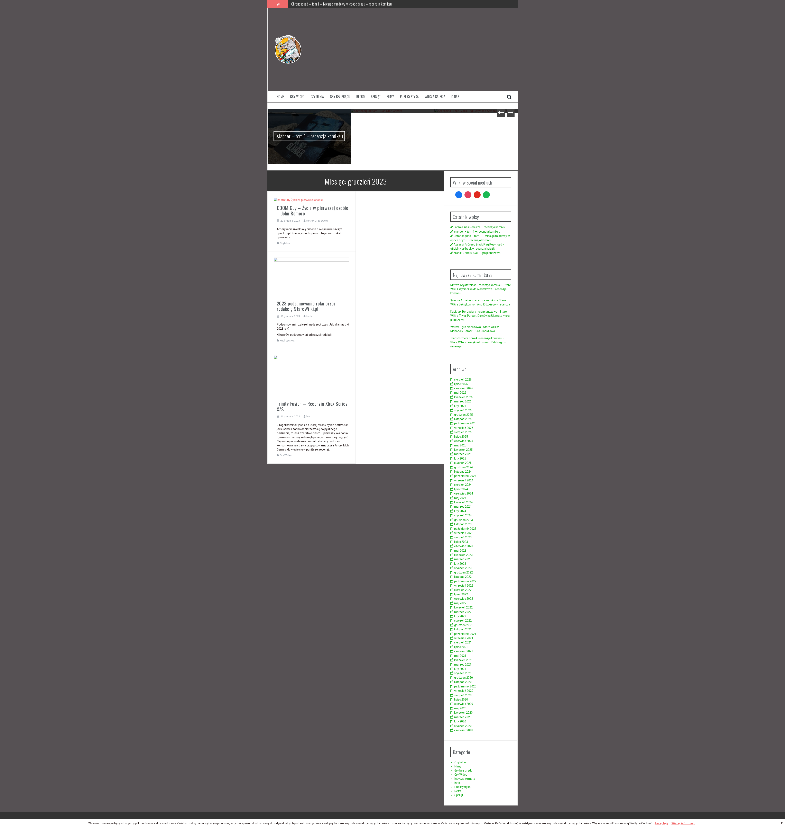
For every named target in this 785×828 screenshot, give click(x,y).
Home (280, 96)
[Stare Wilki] (288, 49)
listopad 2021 (463, 629)
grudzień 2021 (463, 625)
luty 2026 (460, 406)
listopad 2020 (463, 682)
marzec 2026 (462, 401)
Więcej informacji (683, 823)
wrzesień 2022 (463, 585)
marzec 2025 (462, 454)
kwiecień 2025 (463, 449)
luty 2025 (460, 458)
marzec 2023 (462, 559)
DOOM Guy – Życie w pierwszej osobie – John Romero (312, 210)
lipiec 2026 (461, 384)
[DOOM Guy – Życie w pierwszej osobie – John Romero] (298, 199)
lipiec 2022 (461, 594)
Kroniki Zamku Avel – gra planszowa (476, 118)
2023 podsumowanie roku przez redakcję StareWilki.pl (306, 306)
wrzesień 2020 (463, 690)
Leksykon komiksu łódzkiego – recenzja (484, 304)
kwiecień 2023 (463, 555)
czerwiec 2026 (463, 388)
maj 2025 (460, 445)
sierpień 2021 (463, 642)
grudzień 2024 (463, 467)
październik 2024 (465, 476)
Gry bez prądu (340, 96)
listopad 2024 (463, 471)
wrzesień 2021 (463, 638)
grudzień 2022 (463, 572)
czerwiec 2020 (463, 703)
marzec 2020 (462, 717)
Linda (309, 316)
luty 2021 (460, 668)
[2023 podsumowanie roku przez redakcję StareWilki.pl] (312, 277)
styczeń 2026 (463, 410)
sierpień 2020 (463, 695)
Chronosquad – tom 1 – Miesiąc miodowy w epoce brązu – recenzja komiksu (309, 124)
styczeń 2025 (463, 462)
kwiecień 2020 (463, 712)
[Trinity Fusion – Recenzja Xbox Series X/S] (312, 376)
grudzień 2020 (463, 677)
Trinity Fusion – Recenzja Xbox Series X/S (312, 406)
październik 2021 (465, 633)
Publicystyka (409, 96)
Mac (308, 416)
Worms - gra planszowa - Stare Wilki (473, 327)
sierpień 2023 (463, 537)
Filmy (390, 96)
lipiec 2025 (461, 436)
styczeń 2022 (463, 620)
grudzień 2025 (463, 414)
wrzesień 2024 (463, 480)
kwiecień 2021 (463, 660)
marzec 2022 (462, 612)
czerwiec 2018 (463, 730)
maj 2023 (460, 550)
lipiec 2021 (461, 647)
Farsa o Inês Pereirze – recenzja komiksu (480, 227)
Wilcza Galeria (435, 96)
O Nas (455, 96)
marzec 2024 (462, 506)
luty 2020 (460, 721)
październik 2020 (465, 686)
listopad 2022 (463, 576)
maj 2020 (460, 708)
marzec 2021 (462, 664)
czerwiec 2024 (463, 493)
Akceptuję (661, 823)
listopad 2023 (463, 524)
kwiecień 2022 (463, 607)
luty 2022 (460, 616)
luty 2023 (460, 563)
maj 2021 (460, 655)
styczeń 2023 (463, 568)
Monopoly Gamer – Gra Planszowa (472, 331)
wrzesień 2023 (463, 533)
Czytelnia (317, 96)
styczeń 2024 (463, 515)
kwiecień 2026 (463, 397)
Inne (457, 782)
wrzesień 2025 (463, 427)
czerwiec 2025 (463, 441)
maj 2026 (460, 392)
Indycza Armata (464, 778)
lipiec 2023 (461, 541)
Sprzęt (376, 96)
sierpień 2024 (463, 484)
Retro (360, 96)
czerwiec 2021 (463, 651)
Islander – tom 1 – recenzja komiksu (477, 231)
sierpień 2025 (463, 432)
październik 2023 (465, 528)
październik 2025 (465, 423)
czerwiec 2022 (463, 598)
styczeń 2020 (463, 726)
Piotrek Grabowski (317, 220)
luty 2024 (460, 511)
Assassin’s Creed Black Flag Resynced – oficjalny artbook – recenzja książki (342, 4)
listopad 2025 (463, 419)
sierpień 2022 (463, 589)
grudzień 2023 (463, 520)
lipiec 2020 (461, 699)
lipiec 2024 (461, 489)
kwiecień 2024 (463, 502)
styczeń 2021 (463, 673)
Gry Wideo (297, 96)
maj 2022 (460, 603)
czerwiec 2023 (463, 546)
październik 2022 (465, 581)
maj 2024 (460, 498)
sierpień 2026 (463, 379)
